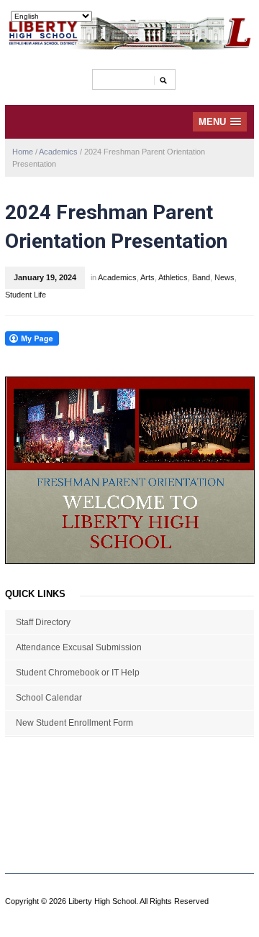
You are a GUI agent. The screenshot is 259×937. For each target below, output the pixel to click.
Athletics (173, 277)
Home (22, 151)
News (224, 277)
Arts (147, 277)
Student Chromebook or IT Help (78, 673)
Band (201, 277)
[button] (220, 121)
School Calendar (49, 698)
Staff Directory (43, 622)
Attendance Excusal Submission (79, 647)
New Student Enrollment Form (74, 723)
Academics (58, 151)
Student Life (25, 294)
